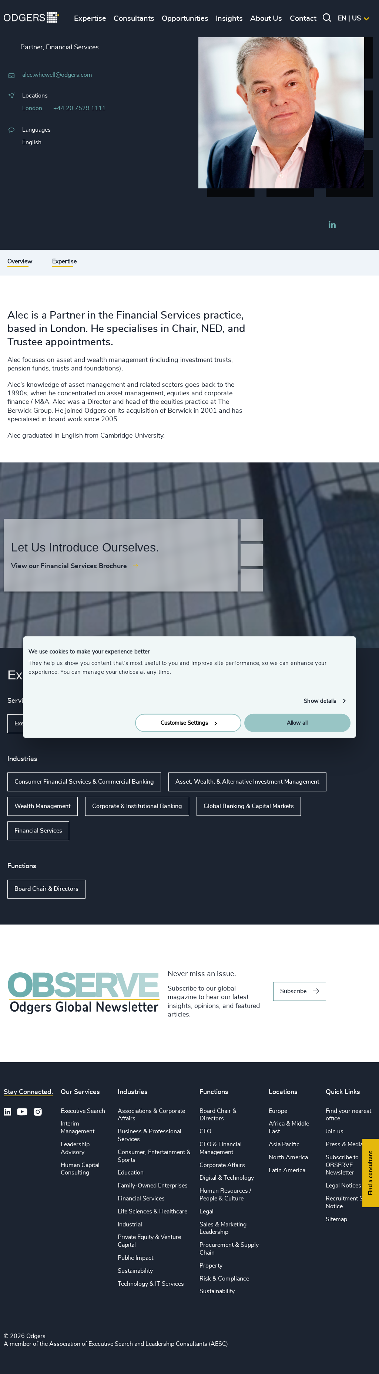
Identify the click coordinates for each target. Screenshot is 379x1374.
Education (131, 1173)
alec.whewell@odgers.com (57, 75)
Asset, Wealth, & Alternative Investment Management (247, 782)
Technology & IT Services (151, 1284)
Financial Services (38, 831)
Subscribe (293, 991)
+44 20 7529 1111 (79, 108)
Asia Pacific (284, 1144)
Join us (334, 1131)
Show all (90, 830)
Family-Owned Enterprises (153, 1186)
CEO (205, 1131)
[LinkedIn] (332, 225)
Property (210, 1266)
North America (288, 1157)
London (32, 108)
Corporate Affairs (222, 1165)
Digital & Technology (226, 1178)
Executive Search (83, 1111)
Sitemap (336, 1219)
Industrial (130, 1225)
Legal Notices (343, 1186)
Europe (278, 1111)
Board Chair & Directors (46, 889)
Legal (206, 1212)
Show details (320, 701)
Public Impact (135, 1258)
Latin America (287, 1170)
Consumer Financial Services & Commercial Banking (84, 782)
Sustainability (135, 1271)
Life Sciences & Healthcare (152, 1212)
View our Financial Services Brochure (69, 566)
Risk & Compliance (224, 1279)
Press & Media (344, 1144)
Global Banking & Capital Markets (249, 806)
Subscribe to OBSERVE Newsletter (342, 1165)
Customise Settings (184, 723)
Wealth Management (42, 806)
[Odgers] (31, 18)
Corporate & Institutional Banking (137, 806)
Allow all (297, 723)
